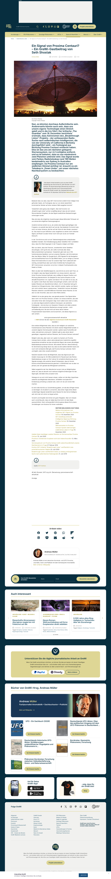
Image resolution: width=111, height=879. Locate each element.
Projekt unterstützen (87, 26)
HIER (37, 319)
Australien (24, 629)
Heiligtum (80, 628)
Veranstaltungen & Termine (64, 829)
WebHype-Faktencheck (63, 833)
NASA (66, 629)
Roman (44, 631)
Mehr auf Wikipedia (25, 710)
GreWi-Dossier (38, 815)
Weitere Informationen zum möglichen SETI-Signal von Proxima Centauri (67, 412)
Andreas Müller (35, 56)
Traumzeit (25, 631)
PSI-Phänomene (29, 34)
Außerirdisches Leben (21, 38)
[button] (38, 532)
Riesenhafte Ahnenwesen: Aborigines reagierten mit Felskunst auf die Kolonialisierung (23, 623)
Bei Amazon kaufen (33, 769)
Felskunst (30, 629)
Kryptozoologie (38, 825)
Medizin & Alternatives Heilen (42, 829)
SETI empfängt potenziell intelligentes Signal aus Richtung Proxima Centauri (66, 419)
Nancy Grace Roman (59, 629)
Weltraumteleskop (51, 631)
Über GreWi (97, 34)
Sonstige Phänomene (45, 34)
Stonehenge (86, 628)
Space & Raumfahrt (72, 34)
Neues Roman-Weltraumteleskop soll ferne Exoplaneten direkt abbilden (55, 622)
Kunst (24, 614)
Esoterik (13, 823)
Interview (36, 817)
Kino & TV (36, 819)
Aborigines (19, 629)
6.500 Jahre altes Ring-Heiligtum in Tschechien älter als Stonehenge (83, 620)
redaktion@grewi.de (75, 26)
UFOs (59, 34)
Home (12, 38)
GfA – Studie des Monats (18, 833)
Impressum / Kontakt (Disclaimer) (89, 819)
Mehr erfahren (72, 672)
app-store (36, 788)
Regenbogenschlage (17, 631)
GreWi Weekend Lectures (18, 835)
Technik (54, 616)
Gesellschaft (14, 831)
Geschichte (14, 829)
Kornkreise (37, 821)
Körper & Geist (38, 823)
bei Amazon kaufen (34, 734)
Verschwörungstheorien (63, 831)
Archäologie (15, 34)
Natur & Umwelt (38, 833)
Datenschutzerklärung (86, 817)
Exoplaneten (50, 629)
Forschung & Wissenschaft (18, 825)
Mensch (86, 34)
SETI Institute (42, 466)
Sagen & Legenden (61, 819)
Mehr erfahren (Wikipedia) (41, 565)
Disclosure (14, 821)
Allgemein (14, 815)
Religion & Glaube (61, 817)
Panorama (36, 835)
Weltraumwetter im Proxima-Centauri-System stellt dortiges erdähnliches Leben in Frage (66, 428)
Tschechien (92, 628)
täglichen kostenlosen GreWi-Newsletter (63, 319)
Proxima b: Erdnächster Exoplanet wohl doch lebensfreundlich (52, 438)
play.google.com (36, 793)
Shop (85, 791)
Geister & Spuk (15, 827)
